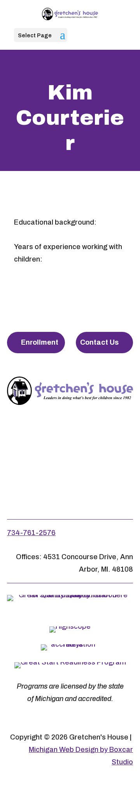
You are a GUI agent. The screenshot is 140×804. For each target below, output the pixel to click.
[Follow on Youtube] (102, 439)
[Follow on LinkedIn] (70, 476)
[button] (62, 40)
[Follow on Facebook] (34, 439)
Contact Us (99, 342)
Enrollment (39, 342)
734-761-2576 (31, 533)
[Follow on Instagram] (68, 439)
